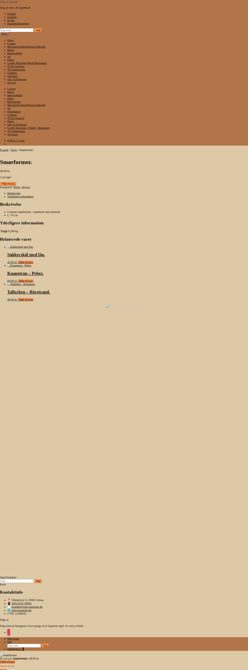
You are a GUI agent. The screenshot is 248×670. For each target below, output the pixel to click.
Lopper (11, 43)
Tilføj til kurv (8, 183)
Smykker (12, 76)
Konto (11, 20)
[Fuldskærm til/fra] (5, 666)
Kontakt (12, 17)
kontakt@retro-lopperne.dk (27, 606)
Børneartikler (14, 53)
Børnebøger (14, 101)
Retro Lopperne (9, 1)
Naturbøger (13, 111)
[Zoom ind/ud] (1, 666)
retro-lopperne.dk (21, 610)
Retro (10, 40)
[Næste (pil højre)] (5, 669)
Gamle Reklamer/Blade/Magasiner (27, 63)
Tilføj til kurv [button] (25, 262)
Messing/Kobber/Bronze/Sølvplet (26, 46)
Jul (9, 56)
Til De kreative (15, 66)
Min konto (13, 638)
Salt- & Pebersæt (17, 79)
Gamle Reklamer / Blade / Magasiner (28, 127)
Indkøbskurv (15, 649)
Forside (11, 13)
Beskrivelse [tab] (14, 193)
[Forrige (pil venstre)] (1, 669)
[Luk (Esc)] (12, 666)
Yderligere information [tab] (20, 196)
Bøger (10, 50)
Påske (10, 59)
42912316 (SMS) (22, 603)
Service (11, 82)
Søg (38, 30)
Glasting (12, 72)
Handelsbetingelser (18, 23)
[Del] (8, 666)
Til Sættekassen (16, 69)
